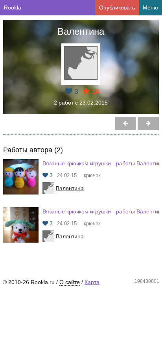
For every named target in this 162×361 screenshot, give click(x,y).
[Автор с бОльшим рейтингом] (125, 123)
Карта (92, 282)
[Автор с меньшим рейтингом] (148, 123)
